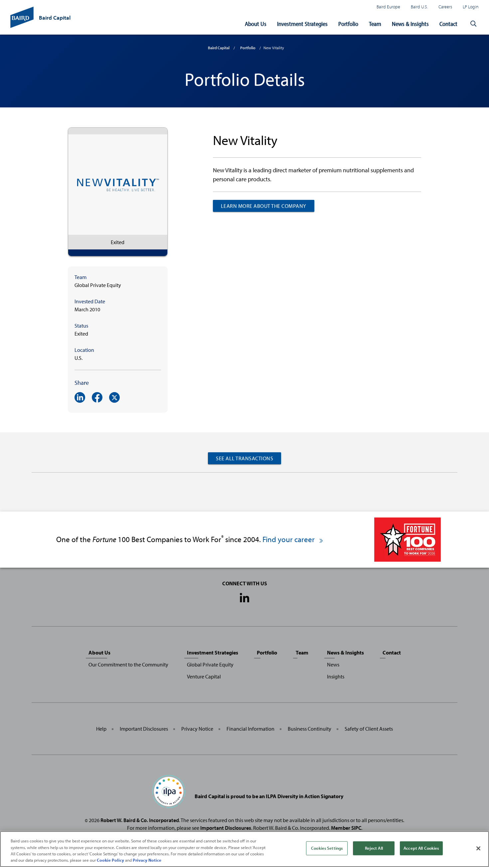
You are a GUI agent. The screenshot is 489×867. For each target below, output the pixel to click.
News (333, 664)
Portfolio (348, 24)
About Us (255, 24)
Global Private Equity (210, 664)
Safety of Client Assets (369, 728)
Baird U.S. (419, 6)
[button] (473, 24)
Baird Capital (219, 47)
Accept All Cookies (421, 848)
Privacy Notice (197, 728)
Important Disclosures (144, 728)
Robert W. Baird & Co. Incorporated (139, 820)
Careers (445, 6)
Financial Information (250, 728)
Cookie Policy (110, 860)
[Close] (478, 848)
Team (375, 24)
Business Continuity (309, 728)
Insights (335, 676)
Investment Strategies (302, 24)
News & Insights (410, 24)
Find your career (289, 539)
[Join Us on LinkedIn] (244, 598)
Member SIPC (346, 827)
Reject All (374, 848)
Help (101, 728)
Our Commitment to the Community (128, 664)
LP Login (471, 6)
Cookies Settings (327, 848)
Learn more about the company (263, 206)
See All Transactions (244, 458)
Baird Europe (388, 6)
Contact (448, 24)
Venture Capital (204, 676)
